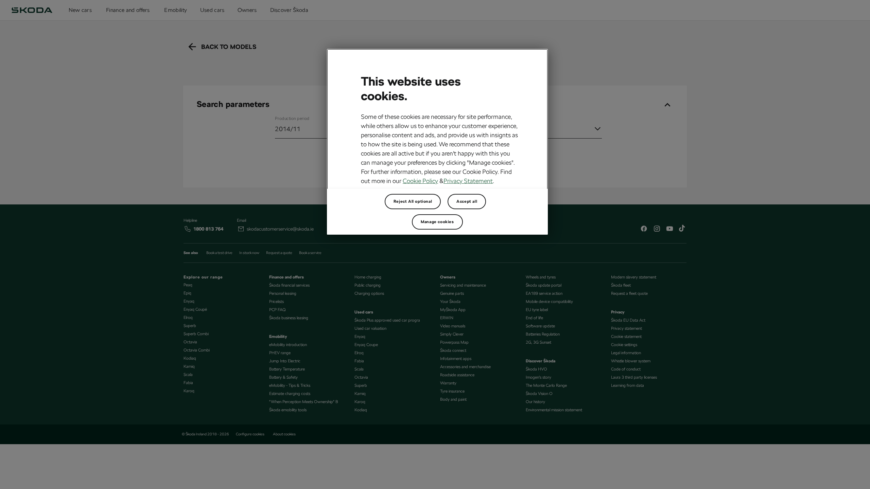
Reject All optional (413, 201)
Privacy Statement (468, 180)
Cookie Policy (420, 180)
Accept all (466, 201)
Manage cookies (437, 221)
